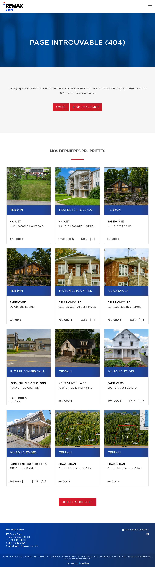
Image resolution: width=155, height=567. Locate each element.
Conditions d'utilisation (139, 557)
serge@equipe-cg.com (26, 546)
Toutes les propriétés (78, 502)
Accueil (61, 107)
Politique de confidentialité (113, 557)
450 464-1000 (18, 540)
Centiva (84, 563)
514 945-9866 (18, 543)
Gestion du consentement (77, 559)
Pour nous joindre (86, 107)
